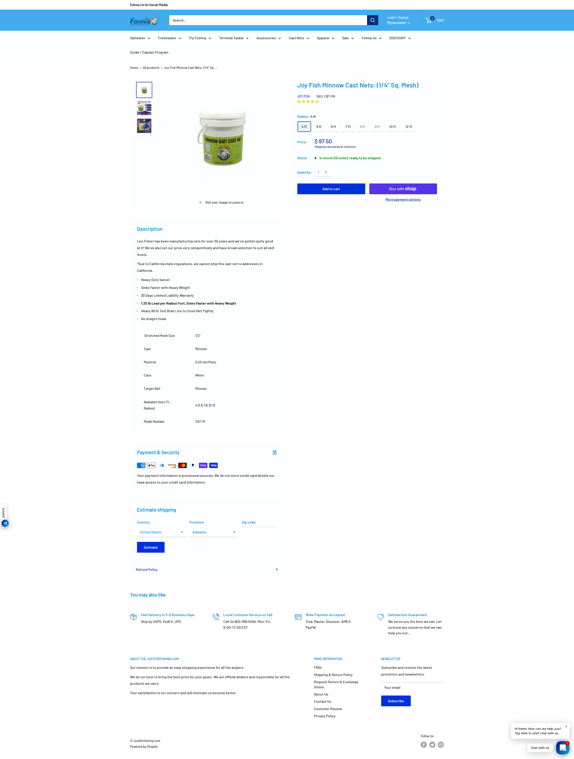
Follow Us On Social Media (149, 5)
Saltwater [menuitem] (137, 38)
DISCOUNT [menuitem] (397, 38)
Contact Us (322, 701)
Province (196, 522)
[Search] (372, 20)
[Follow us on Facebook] (424, 745)
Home (134, 68)
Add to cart (331, 189)
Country (143, 522)
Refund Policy (147, 569)
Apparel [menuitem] (323, 38)
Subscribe (396, 701)
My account (397, 22)
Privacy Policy (324, 716)
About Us (321, 694)
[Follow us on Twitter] (432, 745)
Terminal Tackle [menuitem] (231, 38)
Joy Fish (303, 96)
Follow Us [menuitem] (369, 38)
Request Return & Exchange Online (336, 684)
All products (151, 68)
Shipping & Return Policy (333, 674)
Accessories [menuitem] (266, 38)
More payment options (403, 199)
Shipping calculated (327, 146)
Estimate (151, 547)
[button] (308, 101)
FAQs (318, 667)
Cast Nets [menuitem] (296, 38)
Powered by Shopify (144, 746)
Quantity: (304, 172)
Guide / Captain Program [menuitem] (149, 52)
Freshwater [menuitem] (167, 38)
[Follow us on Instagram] (441, 745)
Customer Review (328, 709)
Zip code (249, 522)
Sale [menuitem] (345, 38)
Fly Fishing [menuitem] (197, 38)
